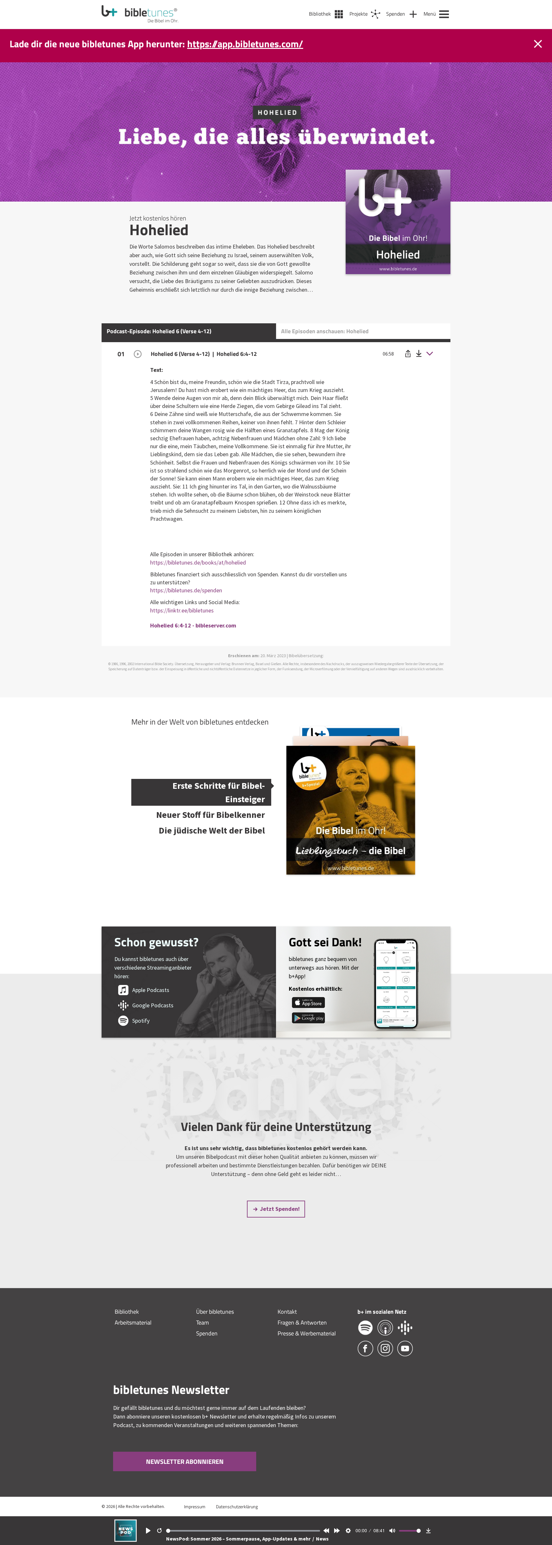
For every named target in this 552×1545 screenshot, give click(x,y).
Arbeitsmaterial (133, 1322)
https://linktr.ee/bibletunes (182, 610)
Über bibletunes (215, 1311)
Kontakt (287, 1311)
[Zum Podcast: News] (125, 1539)
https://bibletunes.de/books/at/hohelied (198, 562)
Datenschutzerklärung (237, 1506)
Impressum (194, 1506)
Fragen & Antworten (302, 1322)
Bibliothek (127, 1311)
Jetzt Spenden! (280, 1208)
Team (202, 1322)
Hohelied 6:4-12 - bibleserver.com (193, 625)
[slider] (243, 1531)
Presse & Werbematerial (307, 1333)
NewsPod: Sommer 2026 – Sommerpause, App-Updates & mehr (238, 1538)
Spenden (207, 1333)
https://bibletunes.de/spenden (186, 590)
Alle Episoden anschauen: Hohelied (325, 331)
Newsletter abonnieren (184, 1461)
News (322, 1538)
